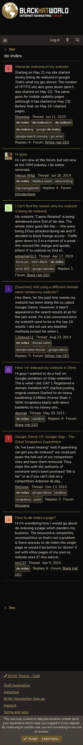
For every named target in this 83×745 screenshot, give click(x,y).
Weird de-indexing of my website (41, 66)
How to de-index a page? (35, 517)
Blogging (22, 505)
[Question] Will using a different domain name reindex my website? (46, 289)
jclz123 (20, 563)
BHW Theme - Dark (23, 676)
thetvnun (22, 487)
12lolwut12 (24, 337)
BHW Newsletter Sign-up (24, 698)
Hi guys (21, 154)
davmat (21, 413)
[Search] (78, 40)
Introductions (25, 194)
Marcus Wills (25, 175)
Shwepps (22, 117)
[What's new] (67, 40)
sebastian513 (25, 256)
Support (10, 705)
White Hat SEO (57, 142)
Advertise (11, 692)
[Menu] (4, 40)
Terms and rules (16, 712)
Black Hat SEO (38, 275)
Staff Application (17, 685)
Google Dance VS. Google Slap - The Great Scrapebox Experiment (44, 439)
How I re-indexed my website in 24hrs (45, 367)
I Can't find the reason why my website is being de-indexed (46, 208)
